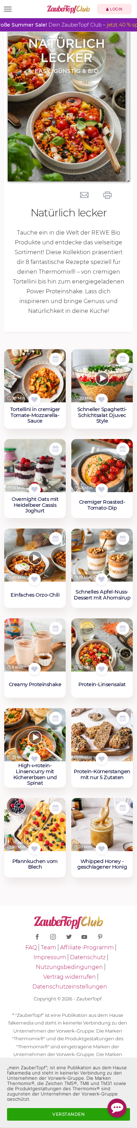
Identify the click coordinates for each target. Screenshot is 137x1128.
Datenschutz (88, 957)
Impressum (49, 957)
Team (48, 947)
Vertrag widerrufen (69, 976)
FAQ (31, 947)
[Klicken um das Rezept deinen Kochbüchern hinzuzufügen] (34, 400)
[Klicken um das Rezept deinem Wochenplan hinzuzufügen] (55, 359)
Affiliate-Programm (87, 947)
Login (116, 9)
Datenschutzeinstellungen (69, 986)
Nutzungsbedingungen (69, 967)
